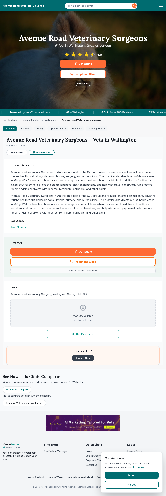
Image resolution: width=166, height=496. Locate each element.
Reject (132, 484)
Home (89, 451)
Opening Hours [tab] (57, 128)
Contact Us (91, 464)
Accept (131, 475)
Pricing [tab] (40, 128)
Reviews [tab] (77, 128)
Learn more (139, 467)
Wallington (50, 120)
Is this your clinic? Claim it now (83, 270)
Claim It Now (83, 358)
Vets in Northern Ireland (80, 477)
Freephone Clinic (85, 74)
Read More (16, 227)
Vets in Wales (56, 477)
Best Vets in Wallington (56, 451)
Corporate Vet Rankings (98, 460)
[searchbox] (99, 6)
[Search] (134, 5)
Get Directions (85, 334)
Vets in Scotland (35, 477)
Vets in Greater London (98, 455)
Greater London (31, 120)
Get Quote (85, 63)
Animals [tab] (25, 128)
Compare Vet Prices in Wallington (24, 403)
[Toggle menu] (160, 5)
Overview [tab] (10, 128)
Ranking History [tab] (97, 128)
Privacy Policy (134, 451)
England (12, 120)
